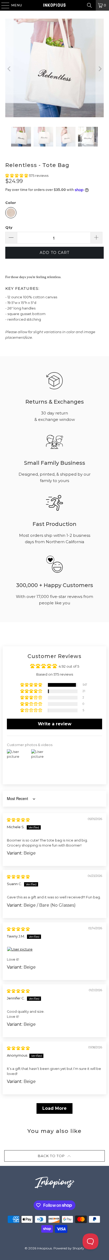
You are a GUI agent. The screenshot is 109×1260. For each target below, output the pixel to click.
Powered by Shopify (68, 1248)
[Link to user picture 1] (54, 949)
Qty (8, 227)
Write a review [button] (54, 723)
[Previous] (9, 69)
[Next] (100, 69)
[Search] (89, 5)
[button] (17, 175)
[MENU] (3, 5)
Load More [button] (54, 1108)
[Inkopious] (54, 5)
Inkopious (44, 1248)
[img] (18, 820)
